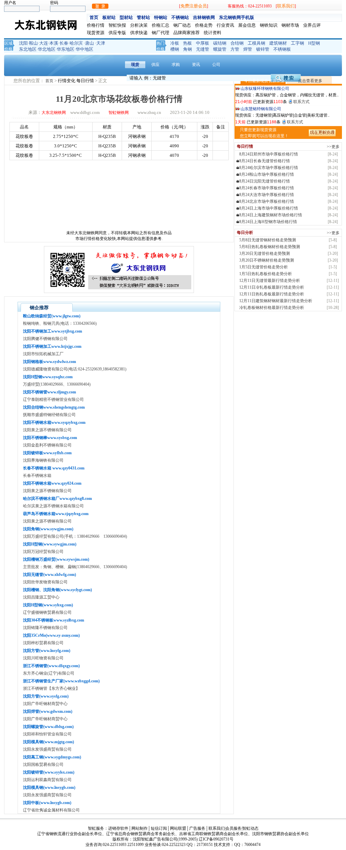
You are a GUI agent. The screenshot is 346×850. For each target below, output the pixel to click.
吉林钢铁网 (204, 17)
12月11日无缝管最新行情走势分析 (269, 280)
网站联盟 (178, 828)
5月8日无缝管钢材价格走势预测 (267, 240)
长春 (63, 43)
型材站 (126, 17)
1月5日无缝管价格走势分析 (263, 267)
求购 (176, 64)
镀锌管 (262, 49)
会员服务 (233, 828)
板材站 (109, 17)
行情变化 (67, 80)
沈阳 (23, 43)
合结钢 (237, 43)
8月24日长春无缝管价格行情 (264, 161)
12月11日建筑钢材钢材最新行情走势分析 (275, 300)
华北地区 (46, 49)
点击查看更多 (310, 80)
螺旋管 (219, 49)
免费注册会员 (193, 5)
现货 (135, 64)
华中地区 (84, 49)
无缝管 (202, 49)
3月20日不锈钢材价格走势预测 (266, 260)
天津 (100, 43)
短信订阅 (159, 828)
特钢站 (160, 17)
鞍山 (33, 43)
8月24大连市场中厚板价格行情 (266, 194)
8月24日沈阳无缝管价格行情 (264, 181)
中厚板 (202, 43)
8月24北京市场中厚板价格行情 (266, 201)
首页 (94, 17)
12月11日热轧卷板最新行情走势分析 (271, 294)
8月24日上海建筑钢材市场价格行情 (270, 215)
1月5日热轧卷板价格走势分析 (265, 273)
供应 (155, 64)
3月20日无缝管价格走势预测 (264, 253)
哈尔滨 (76, 43)
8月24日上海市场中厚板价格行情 (268, 208)
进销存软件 (118, 828)
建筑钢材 (278, 43)
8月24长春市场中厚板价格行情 (266, 188)
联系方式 (301, 101)
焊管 (247, 49)
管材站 (143, 17)
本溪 (53, 43)
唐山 (89, 43)
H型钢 (314, 43)
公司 (216, 64)
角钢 (187, 49)
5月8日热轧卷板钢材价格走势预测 (269, 246)
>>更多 (333, 146)
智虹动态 (250, 828)
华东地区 (65, 49)
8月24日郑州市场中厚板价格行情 (268, 154)
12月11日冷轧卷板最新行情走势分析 (271, 287)
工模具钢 (256, 43)
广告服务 (197, 828)
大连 (43, 43)
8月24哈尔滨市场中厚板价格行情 (268, 167)
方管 (234, 49)
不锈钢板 (282, 49)
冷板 (174, 43)
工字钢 (297, 43)
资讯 (196, 64)
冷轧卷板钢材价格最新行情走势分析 (271, 307)
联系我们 (286, 5)
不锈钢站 (180, 17)
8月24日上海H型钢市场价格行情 (268, 221)
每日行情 (85, 80)
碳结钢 (219, 43)
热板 (187, 43)
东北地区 (27, 49)
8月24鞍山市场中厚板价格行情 (266, 174)
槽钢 (174, 49)
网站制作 (139, 828)
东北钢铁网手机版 (236, 17)
